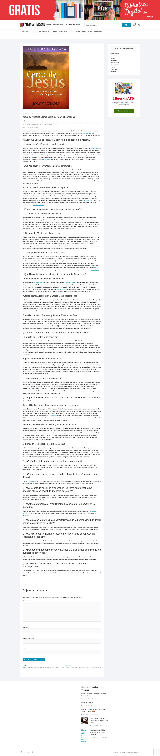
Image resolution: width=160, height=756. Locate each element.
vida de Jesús (87, 133)
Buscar (126, 25)
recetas (113, 58)
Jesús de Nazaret (59, 123)
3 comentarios (94, 714)
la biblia (113, 56)
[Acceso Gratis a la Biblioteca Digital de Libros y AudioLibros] (80, 1)
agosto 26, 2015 (86, 705)
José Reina (114, 71)
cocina (113, 67)
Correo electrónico (29, 638)
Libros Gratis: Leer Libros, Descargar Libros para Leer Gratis (99, 721)
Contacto (98, 32)
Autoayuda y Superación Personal (35, 32)
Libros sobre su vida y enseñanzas (33, 124)
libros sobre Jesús (92, 123)
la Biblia (47, 159)
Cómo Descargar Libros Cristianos (35, 123)
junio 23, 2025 (29, 114)
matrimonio (114, 69)
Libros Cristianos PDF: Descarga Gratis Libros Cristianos (97, 732)
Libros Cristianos (59, 32)
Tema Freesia (125, 752)
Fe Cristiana (49, 123)
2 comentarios (103, 737)
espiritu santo (115, 54)
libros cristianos (70, 282)
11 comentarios (96, 699)
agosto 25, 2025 (94, 725)
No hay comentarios (32, 127)
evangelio (54, 416)
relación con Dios (38, 205)
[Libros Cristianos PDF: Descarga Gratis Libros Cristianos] (84, 730)
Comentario (27, 601)
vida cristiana (95, 270)
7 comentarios (95, 705)
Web (24, 649)
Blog (71, 32)
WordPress (137, 752)
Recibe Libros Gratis (83, 32)
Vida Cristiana (48, 124)
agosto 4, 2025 (94, 737)
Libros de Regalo (87, 703)
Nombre (25, 627)
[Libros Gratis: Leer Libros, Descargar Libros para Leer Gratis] (84, 718)
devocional (114, 60)
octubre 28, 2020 (86, 699)
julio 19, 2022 (85, 714)
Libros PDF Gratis (81, 123)
